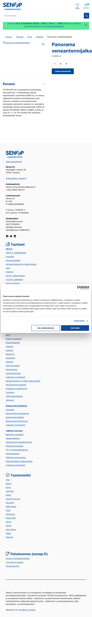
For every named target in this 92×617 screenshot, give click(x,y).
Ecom (8, 487)
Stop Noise (11, 529)
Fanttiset (10, 491)
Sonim (8, 525)
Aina (8, 480)
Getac (8, 495)
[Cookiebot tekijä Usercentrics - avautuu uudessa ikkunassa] (78, 287)
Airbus (9, 483)
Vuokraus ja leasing (14, 562)
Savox (8, 522)
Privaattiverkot (12, 566)
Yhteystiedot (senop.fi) (16, 178)
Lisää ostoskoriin (63, 71)
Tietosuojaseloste (14, 161)
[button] (43, 44)
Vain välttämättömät (45, 328)
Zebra (8, 533)
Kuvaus (9, 84)
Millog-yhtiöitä (28, 610)
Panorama (10, 514)
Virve (29, 37)
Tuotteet (19, 37)
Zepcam (9, 537)
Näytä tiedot (79, 321)
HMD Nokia (11, 506)
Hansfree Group (13, 499)
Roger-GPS (11, 518)
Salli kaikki (75, 328)
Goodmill (10, 502)
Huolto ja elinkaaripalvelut (17, 558)
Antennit (39, 37)
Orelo (8, 510)
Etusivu (8, 37)
